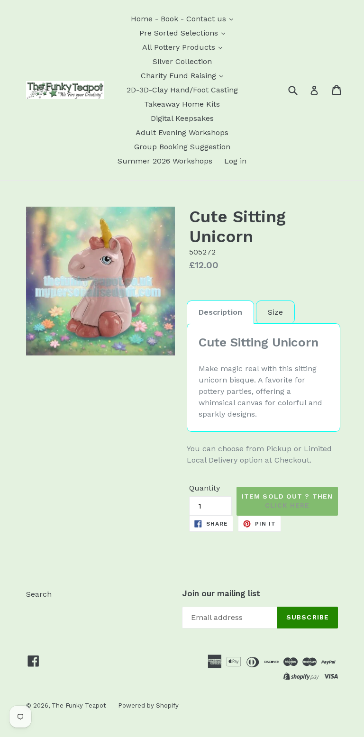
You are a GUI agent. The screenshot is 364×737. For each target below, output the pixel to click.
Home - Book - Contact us (179, 18)
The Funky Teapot (79, 705)
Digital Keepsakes (182, 118)
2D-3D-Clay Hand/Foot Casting (182, 89)
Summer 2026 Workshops (165, 160)
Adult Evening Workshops (182, 132)
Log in (235, 160)
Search (39, 594)
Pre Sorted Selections (179, 32)
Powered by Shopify (148, 705)
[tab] (220, 312)
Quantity (204, 487)
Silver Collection (182, 61)
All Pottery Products (180, 47)
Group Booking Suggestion (182, 146)
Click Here (287, 505)
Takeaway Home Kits (182, 104)
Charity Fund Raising (179, 75)
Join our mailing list (221, 593)
